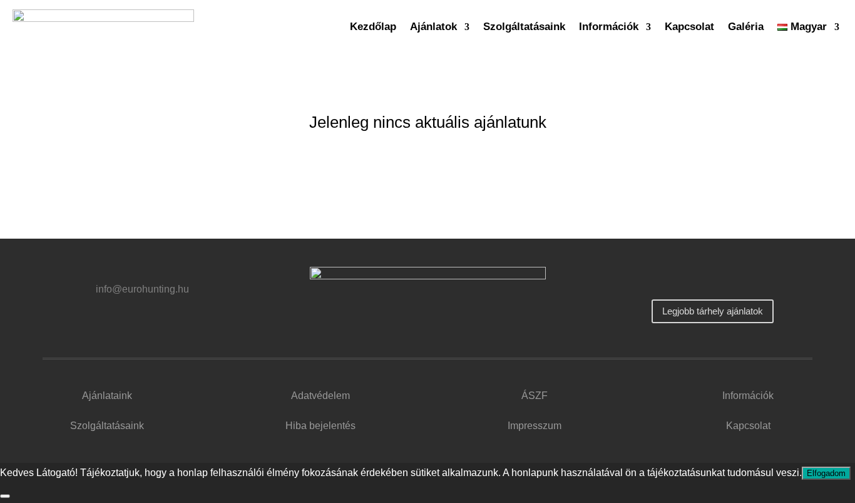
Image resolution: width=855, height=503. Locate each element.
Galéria (746, 27)
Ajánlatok (433, 27)
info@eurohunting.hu (142, 289)
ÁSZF (534, 395)
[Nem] (5, 496)
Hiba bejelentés (320, 425)
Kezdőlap (373, 27)
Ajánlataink (107, 395)
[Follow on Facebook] (697, 277)
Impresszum (534, 425)
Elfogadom (826, 473)
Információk (608, 27)
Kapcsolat (689, 27)
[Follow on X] (727, 277)
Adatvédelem (320, 395)
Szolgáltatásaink (524, 27)
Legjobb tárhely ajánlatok (712, 311)
